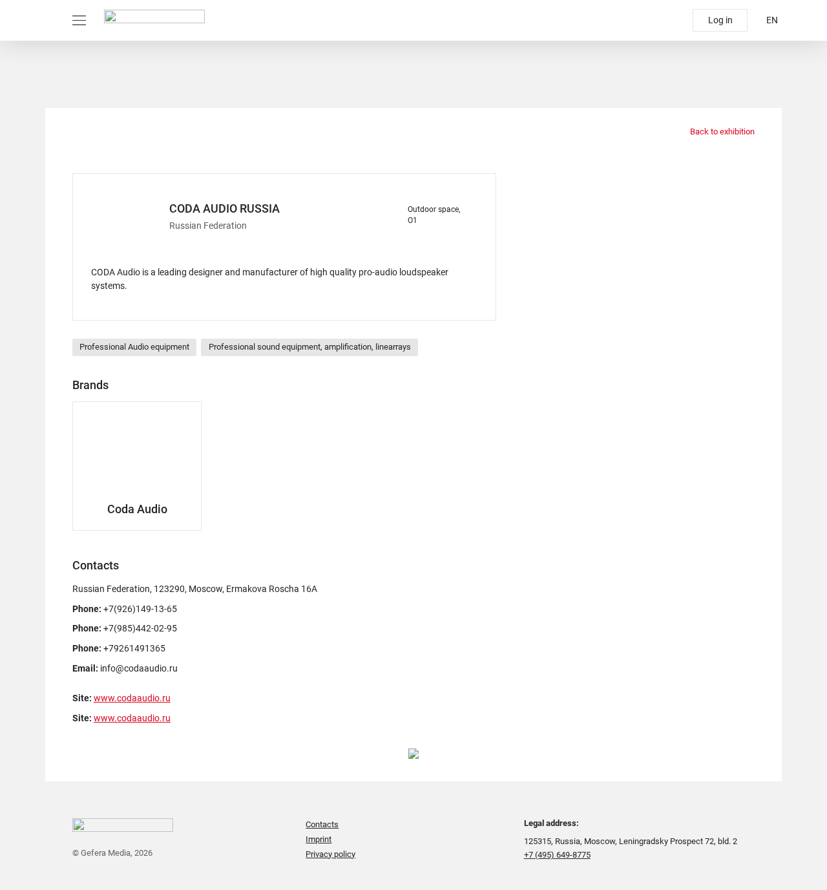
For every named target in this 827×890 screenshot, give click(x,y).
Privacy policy (330, 854)
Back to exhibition (721, 131)
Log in (720, 20)
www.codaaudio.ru (132, 698)
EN (772, 20)
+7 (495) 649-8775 (557, 855)
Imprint (318, 839)
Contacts (322, 824)
